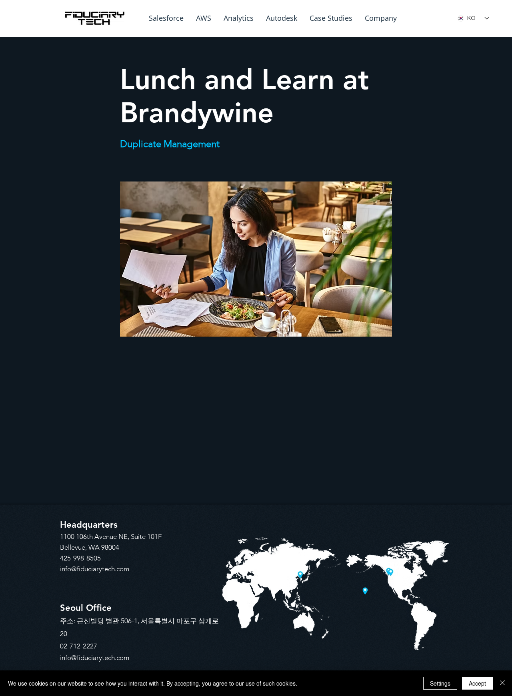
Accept (477, 683)
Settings (440, 683)
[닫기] (502, 683)
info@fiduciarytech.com (94, 569)
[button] (166, 18)
